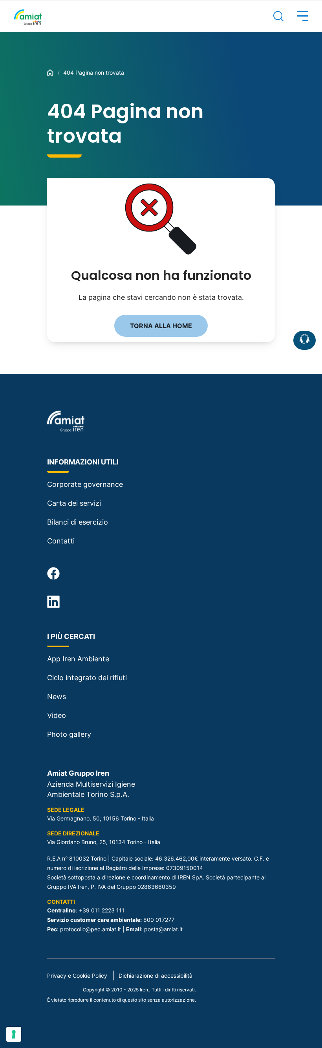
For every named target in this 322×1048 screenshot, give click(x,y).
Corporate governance (85, 484)
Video (56, 715)
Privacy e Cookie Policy (77, 975)
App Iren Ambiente (78, 659)
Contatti (61, 541)
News (56, 696)
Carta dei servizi (74, 503)
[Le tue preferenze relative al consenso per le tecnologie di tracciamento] (13, 1034)
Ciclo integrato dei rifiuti (87, 678)
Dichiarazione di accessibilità (155, 975)
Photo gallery (69, 734)
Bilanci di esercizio (77, 522)
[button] (296, 16)
